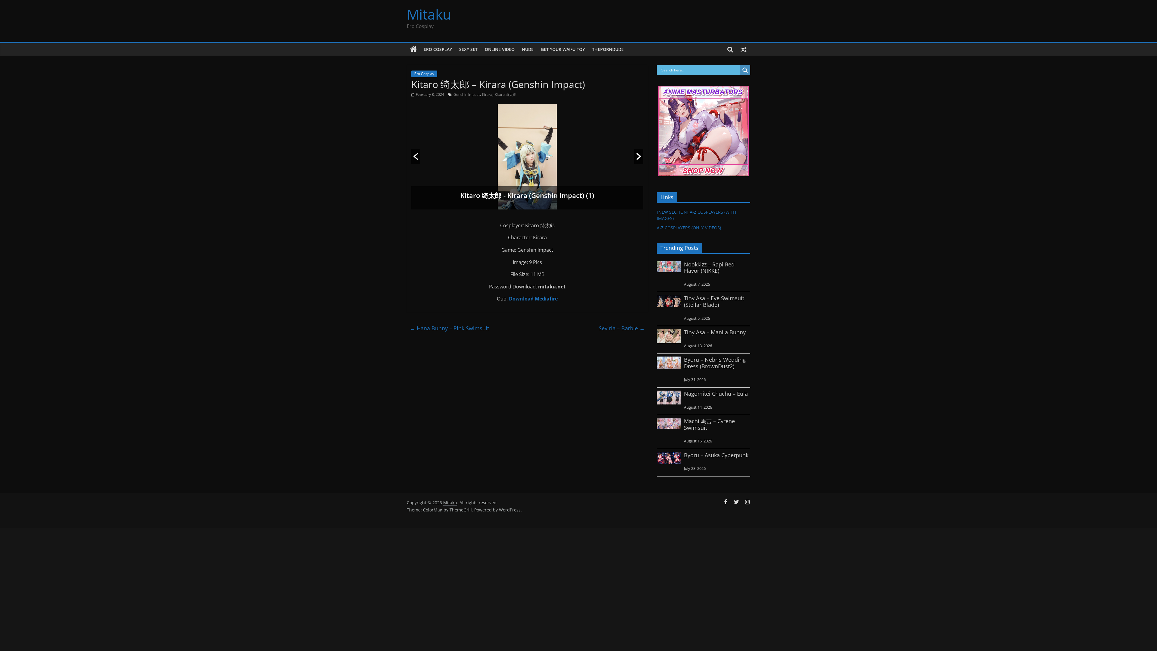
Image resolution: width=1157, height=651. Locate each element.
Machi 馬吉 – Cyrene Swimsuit (709, 424)
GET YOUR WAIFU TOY (563, 49)
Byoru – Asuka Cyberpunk (716, 455)
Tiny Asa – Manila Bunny (715, 332)
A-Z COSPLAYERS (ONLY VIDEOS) (689, 228)
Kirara (487, 94)
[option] (527, 156)
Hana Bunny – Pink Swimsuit (449, 328)
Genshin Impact (466, 94)
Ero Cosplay (438, 49)
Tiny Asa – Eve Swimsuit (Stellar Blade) (714, 301)
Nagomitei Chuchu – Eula (716, 393)
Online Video (500, 49)
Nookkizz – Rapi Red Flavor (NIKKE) (709, 268)
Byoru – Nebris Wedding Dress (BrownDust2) (715, 363)
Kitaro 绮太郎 (505, 94)
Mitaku (429, 14)
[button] (415, 156)
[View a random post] (743, 49)
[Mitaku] (413, 49)
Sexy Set (468, 49)
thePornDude (608, 49)
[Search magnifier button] (745, 70)
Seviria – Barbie (622, 328)
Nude (528, 49)
